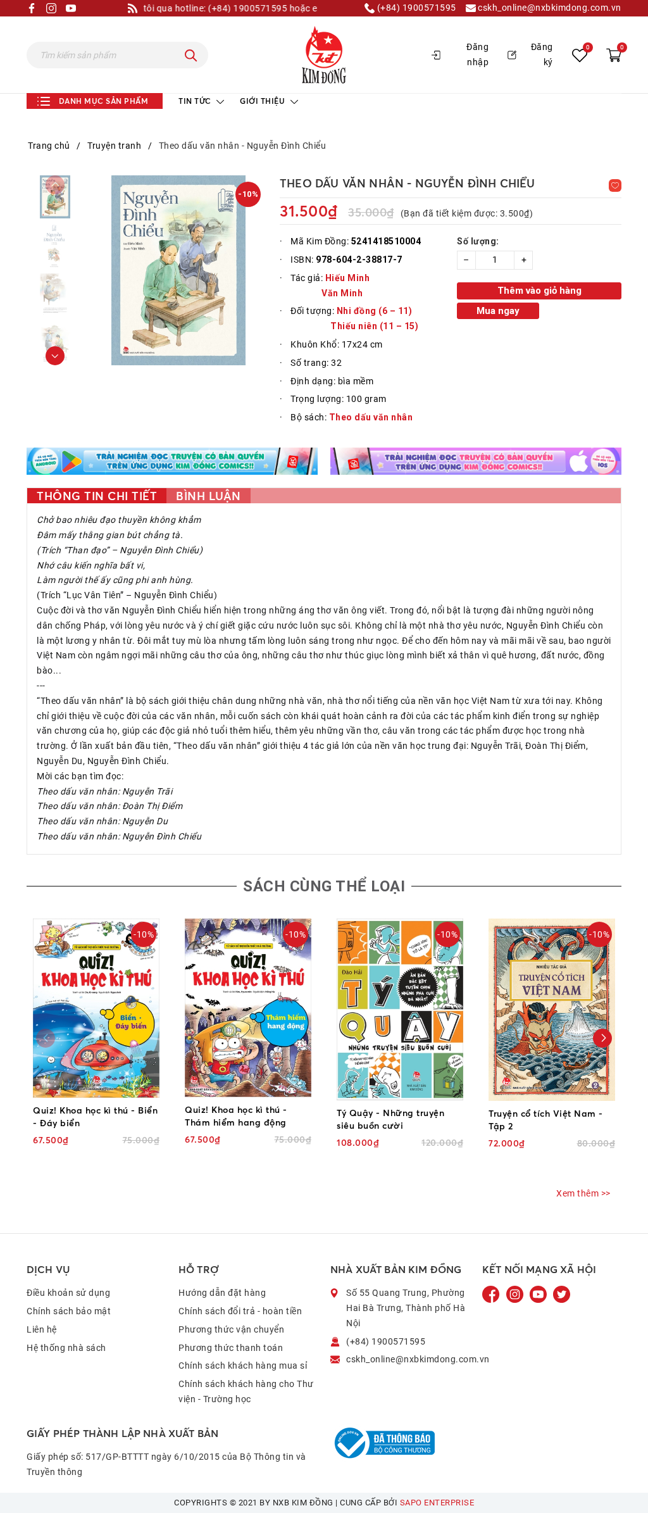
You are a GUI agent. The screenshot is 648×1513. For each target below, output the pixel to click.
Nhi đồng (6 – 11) (375, 311)
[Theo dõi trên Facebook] (492, 1294)
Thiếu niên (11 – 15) (374, 326)
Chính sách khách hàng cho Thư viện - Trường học (246, 1391)
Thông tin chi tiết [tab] (97, 496)
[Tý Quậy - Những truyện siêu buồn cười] (400, 1009)
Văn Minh (342, 293)
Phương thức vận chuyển (231, 1329)
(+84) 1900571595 (415, 8)
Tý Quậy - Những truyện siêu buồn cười (390, 1119)
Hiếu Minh (347, 278)
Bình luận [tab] (208, 496)
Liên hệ (42, 1329)
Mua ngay (498, 311)
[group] (178, 270)
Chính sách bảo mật (69, 1311)
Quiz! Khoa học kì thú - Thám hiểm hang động (236, 1115)
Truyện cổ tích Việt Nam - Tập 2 (546, 1119)
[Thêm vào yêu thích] (615, 185)
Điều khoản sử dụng (68, 1293)
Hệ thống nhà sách (66, 1348)
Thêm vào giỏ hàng (539, 290)
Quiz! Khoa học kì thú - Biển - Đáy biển (95, 1116)
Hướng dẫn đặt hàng (222, 1293)
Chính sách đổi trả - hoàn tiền (240, 1311)
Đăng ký (542, 54)
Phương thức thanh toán (230, 1348)
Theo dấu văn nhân (371, 417)
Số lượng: (478, 241)
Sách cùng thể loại (324, 886)
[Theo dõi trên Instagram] (516, 1294)
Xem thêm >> (583, 1193)
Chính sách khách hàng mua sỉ (242, 1365)
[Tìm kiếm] (191, 55)
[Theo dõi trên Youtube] (539, 1294)
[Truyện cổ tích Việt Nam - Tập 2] (552, 1010)
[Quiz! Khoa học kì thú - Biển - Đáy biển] (96, 1008)
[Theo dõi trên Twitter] (561, 1294)
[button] (55, 355)
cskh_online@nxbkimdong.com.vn (548, 8)
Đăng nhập (477, 54)
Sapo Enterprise (437, 1502)
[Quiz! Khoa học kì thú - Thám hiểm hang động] (248, 1008)
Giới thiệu (263, 101)
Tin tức (195, 101)
